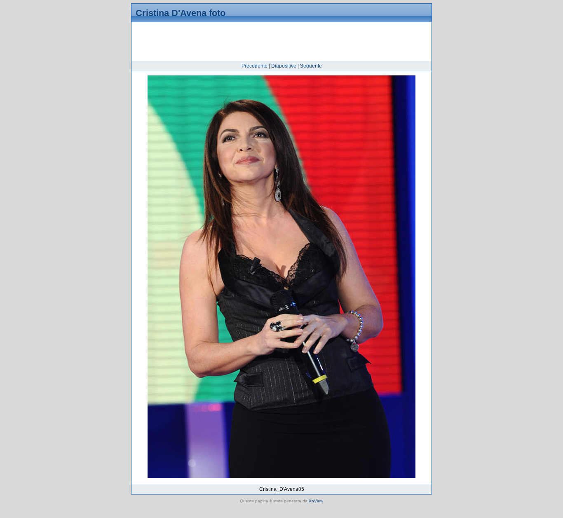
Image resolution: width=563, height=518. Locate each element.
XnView (316, 501)
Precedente (254, 66)
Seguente (311, 66)
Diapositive (283, 66)
